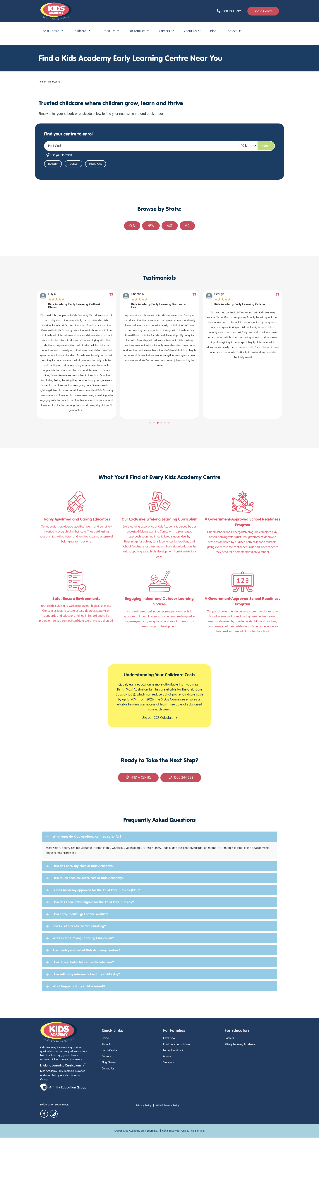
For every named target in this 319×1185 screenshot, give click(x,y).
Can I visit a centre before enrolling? (79, 926)
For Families (137, 31)
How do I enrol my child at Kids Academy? (83, 866)
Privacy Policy (143, 1105)
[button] (150, 423)
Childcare (79, 31)
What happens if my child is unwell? (79, 986)
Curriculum (107, 31)
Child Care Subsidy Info (176, 1044)
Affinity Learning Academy (240, 1044)
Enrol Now (169, 1038)
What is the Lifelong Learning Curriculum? (83, 938)
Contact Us (233, 31)
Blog (213, 31)
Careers (164, 31)
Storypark (168, 1062)
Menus (167, 1056)
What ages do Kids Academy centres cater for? (87, 836)
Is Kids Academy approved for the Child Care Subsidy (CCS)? (96, 890)
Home (42, 81)
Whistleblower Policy (167, 1105)
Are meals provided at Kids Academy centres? (86, 950)
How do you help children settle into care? (83, 962)
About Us (190, 31)
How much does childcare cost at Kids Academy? (88, 878)
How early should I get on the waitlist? (80, 914)
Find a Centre (49, 31)
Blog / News (109, 1062)
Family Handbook (173, 1050)
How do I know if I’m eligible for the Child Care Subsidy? (93, 902)
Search (265, 146)
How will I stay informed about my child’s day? (86, 974)
